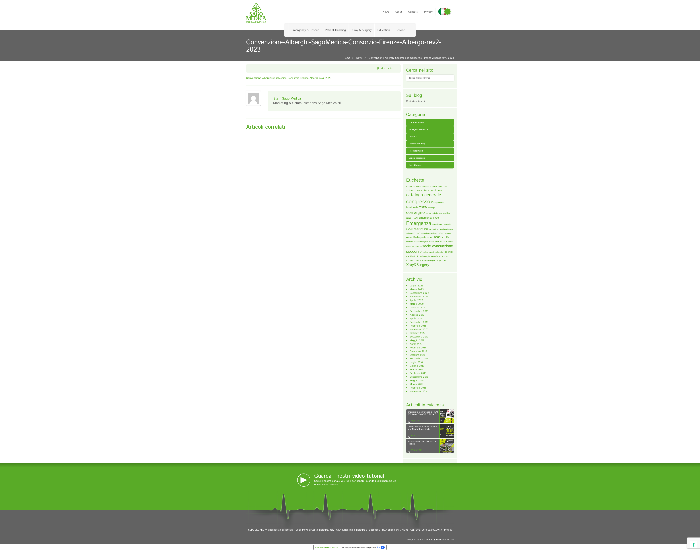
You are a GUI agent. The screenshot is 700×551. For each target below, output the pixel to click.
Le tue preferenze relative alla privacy (359, 547)
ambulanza (426, 186)
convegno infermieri (434, 213)
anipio (434, 186)
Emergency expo (429, 218)
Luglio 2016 (416, 362)
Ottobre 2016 (417, 355)
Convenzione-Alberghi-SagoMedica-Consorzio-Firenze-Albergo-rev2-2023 (411, 58)
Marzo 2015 (416, 384)
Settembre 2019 (419, 311)
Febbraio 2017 (418, 348)
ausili (440, 186)
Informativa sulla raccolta (326, 547)
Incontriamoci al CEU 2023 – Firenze (422, 442)
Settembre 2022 (419, 293)
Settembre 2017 (419, 337)
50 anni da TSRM (413, 186)
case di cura (424, 190)
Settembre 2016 (419, 358)
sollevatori (439, 252)
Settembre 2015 (419, 377)
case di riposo (436, 190)
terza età (444, 256)
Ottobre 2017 (417, 333)
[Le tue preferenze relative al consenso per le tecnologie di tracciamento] (693, 544)
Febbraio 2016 (418, 373)
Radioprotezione (423, 237)
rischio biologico (421, 241)
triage (438, 260)
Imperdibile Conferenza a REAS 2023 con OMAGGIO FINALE (423, 413)
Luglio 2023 (416, 286)
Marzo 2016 (416, 369)
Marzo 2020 (417, 304)
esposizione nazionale (441, 224)
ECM (415, 218)
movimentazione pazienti (426, 233)
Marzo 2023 (417, 289)
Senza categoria (417, 158)
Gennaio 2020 (418, 307)
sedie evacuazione (437, 246)
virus (444, 260)
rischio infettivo (435, 241)
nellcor (441, 233)
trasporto (410, 260)
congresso (418, 202)
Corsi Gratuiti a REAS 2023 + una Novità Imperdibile (422, 428)
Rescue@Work (416, 150)
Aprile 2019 (416, 318)
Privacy (428, 12)
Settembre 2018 (419, 322)
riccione (409, 241)
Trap (452, 539)
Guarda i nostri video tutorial (349, 476)
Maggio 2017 (417, 340)
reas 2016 (441, 237)
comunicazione (416, 122)
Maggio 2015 (417, 380)
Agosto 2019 (417, 315)
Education (383, 30)
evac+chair (412, 229)
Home (347, 58)
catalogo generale (423, 195)
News (386, 12)
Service (400, 30)
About (398, 12)
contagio (431, 207)
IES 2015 (424, 229)
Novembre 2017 (419, 329)
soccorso (414, 251)
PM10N (409, 237)
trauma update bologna (425, 260)
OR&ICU (413, 136)
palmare (448, 233)
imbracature (434, 229)
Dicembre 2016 (418, 351)
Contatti (413, 12)
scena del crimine (413, 246)
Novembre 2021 (419, 296)
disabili (409, 218)
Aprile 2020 (416, 300)
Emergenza (418, 223)
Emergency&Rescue (418, 129)
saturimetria (448, 241)
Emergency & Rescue (305, 30)
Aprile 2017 (416, 344)
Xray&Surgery (415, 165)
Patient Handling (335, 30)
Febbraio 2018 (418, 326)
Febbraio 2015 (418, 388)
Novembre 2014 (419, 391)
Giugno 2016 (417, 366)
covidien (446, 213)
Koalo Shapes (426, 539)
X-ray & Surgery (361, 30)
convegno (415, 212)
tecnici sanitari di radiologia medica (429, 254)
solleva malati (428, 252)
